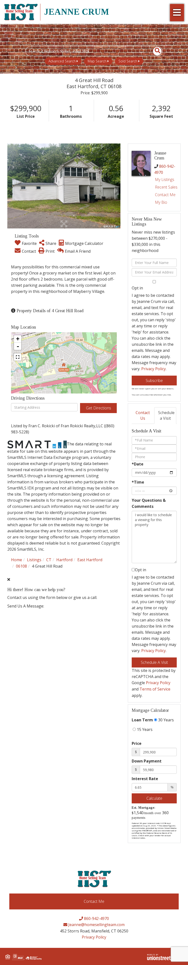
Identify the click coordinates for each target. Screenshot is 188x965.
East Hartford (89, 559)
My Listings (164, 179)
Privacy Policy (153, 368)
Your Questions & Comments (149, 503)
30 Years (165, 720)
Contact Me (165, 194)
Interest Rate (145, 778)
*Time (138, 482)
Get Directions (98, 408)
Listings (34, 559)
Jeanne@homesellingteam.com (96, 924)
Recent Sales (166, 187)
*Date (137, 464)
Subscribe (154, 380)
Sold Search (127, 61)
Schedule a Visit (166, 415)
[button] (155, 51)
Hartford (64, 559)
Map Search (97, 61)
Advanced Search (62, 61)
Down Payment (147, 761)
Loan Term (142, 720)
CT (48, 559)
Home (16, 559)
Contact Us (143, 415)
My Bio (161, 202)
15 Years (144, 729)
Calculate (154, 798)
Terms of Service (155, 689)
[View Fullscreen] (17, 357)
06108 (21, 566)
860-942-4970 (96, 918)
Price (136, 743)
